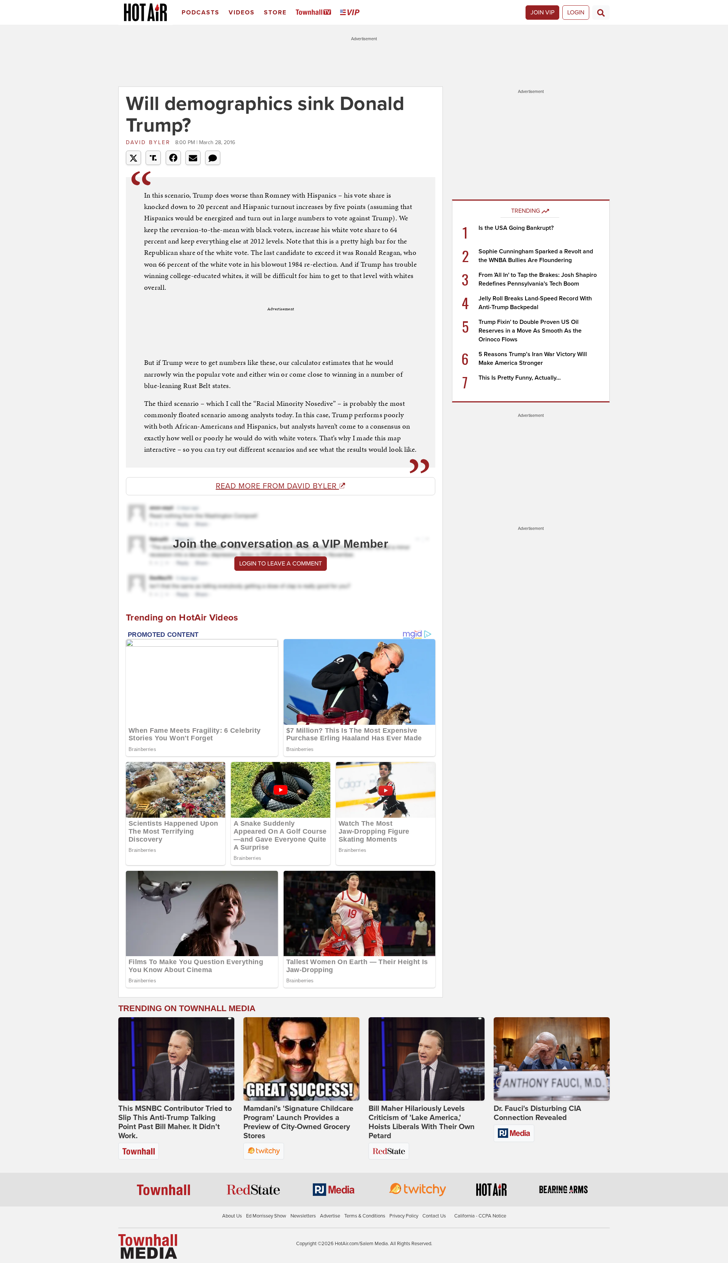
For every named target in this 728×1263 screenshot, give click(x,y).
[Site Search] (601, 12)
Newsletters (303, 1216)
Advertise (330, 1216)
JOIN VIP (542, 12)
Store (275, 12)
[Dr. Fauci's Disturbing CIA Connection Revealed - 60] (552, 1059)
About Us (232, 1216)
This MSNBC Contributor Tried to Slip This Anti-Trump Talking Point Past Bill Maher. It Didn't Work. (175, 1122)
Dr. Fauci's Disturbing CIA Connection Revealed (537, 1113)
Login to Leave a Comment (280, 563)
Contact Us (434, 1216)
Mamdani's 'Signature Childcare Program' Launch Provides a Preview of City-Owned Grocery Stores (298, 1122)
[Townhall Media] (147, 1246)
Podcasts (201, 12)
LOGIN (575, 12)
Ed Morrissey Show (266, 1216)
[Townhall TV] (315, 13)
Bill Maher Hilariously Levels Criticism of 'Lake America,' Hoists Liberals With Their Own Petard (422, 1122)
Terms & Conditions (364, 1216)
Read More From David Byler (277, 486)
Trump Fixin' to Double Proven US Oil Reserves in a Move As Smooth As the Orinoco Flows (530, 330)
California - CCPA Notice (480, 1216)
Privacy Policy (403, 1216)
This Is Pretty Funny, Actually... (520, 378)
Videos (242, 12)
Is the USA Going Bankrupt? (516, 228)
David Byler (149, 142)
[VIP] (351, 13)
